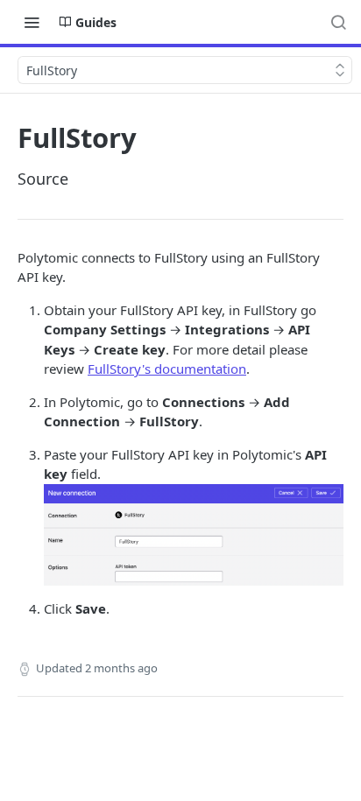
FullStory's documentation (167, 368)
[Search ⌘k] (338, 22)
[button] (193, 533)
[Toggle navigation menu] (32, 22)
